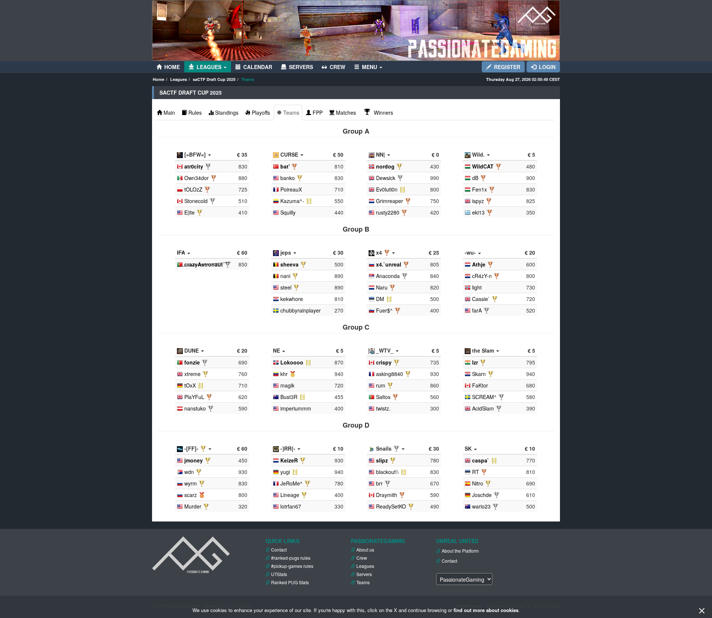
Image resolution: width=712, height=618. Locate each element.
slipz (382, 460)
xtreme (192, 373)
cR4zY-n (482, 275)
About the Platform (460, 550)
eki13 (478, 212)
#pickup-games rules (292, 566)
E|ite (189, 212)
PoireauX (291, 189)
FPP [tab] (318, 112)
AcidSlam (483, 408)
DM (380, 299)
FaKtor (480, 385)
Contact (279, 549)
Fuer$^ (384, 310)
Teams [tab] (291, 112)
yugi (285, 471)
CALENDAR (257, 67)
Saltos (383, 396)
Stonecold (196, 201)
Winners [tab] (382, 112)
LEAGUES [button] (210, 67)
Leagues (178, 79)
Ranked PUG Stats (290, 582)
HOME (172, 67)
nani (285, 275)
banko (287, 178)
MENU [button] (370, 67)
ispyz (478, 201)
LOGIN (547, 67)
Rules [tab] (195, 112)
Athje (478, 264)
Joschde (482, 494)
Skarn (479, 373)
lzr (475, 362)
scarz (190, 494)
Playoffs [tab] (261, 112)
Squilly (288, 212)
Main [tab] (169, 112)
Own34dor (196, 178)
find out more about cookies (486, 610)
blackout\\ (387, 471)
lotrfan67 (290, 506)
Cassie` (481, 299)
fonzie (192, 362)
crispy (384, 362)
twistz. (383, 408)
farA (477, 310)
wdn (189, 471)
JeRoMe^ (291, 483)
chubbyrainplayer (300, 310)
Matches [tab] (346, 112)
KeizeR (289, 460)
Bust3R (288, 396)
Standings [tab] (226, 112)
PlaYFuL (194, 396)
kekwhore (291, 299)
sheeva (289, 264)
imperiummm (295, 408)
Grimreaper (389, 201)
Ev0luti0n (387, 189)
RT (475, 471)
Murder (192, 506)
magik (287, 385)
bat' (285, 166)
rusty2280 (387, 212)
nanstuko (195, 408)
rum (380, 385)
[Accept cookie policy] (701, 610)
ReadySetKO (391, 506)
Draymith (386, 494)
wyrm (190, 483)
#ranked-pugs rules (290, 558)
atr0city (193, 166)
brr (379, 483)
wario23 (481, 506)
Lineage (289, 494)
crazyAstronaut (203, 264)
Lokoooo (291, 362)
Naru (382, 287)
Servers (364, 574)
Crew (361, 558)
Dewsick (385, 178)
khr (284, 373)
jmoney (193, 460)
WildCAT (483, 166)
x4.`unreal (388, 264)
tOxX (190, 385)
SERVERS (301, 67)
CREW (337, 67)
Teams (363, 582)
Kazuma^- (292, 201)
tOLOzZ (193, 189)
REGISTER (507, 67)
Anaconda (388, 275)
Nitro (477, 483)
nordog (385, 166)
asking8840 (389, 373)
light (477, 287)
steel (285, 287)
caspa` (480, 460)
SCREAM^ (484, 396)
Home (158, 79)
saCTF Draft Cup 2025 (214, 79)
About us (365, 549)
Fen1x (479, 189)
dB (475, 178)
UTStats (279, 574)
